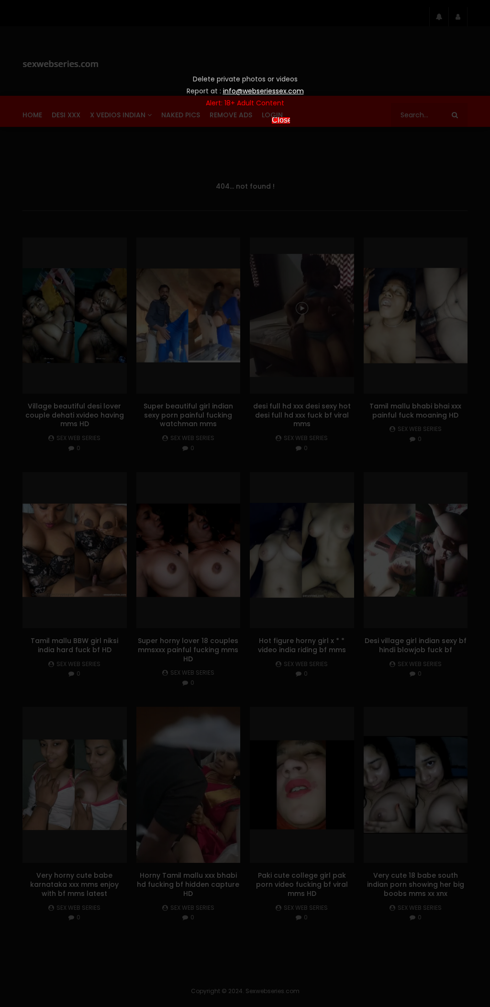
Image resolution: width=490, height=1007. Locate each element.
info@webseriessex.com (263, 91)
